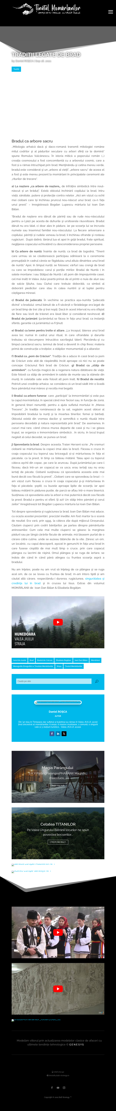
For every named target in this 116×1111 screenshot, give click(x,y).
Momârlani (95, 660)
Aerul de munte (19, 660)
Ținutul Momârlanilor (73, 666)
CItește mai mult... (58, 785)
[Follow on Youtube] (58, 1087)
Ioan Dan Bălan (81, 660)
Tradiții (16, 69)
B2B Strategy (64, 1097)
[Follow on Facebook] (52, 733)
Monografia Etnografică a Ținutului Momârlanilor (33, 666)
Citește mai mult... (58, 842)
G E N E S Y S (76, 1044)
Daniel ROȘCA (24, 61)
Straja (59, 666)
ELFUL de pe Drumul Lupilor (58, 824)
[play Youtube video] (58, 622)
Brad (32, 660)
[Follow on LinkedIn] (58, 733)
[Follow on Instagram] (64, 1087)
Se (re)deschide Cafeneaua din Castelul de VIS (58, 770)
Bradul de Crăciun (44, 660)
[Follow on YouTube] (64, 733)
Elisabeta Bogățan (63, 660)
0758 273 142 (58, 1072)
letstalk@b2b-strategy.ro (59, 1075)
